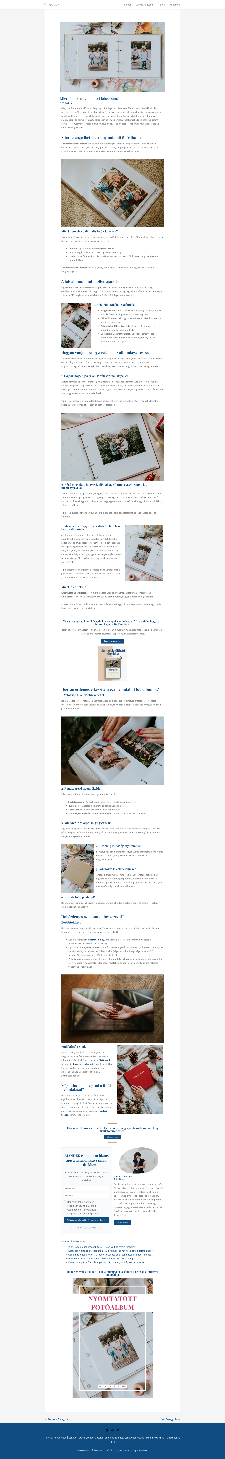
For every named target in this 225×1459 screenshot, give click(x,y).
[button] (86, 1208)
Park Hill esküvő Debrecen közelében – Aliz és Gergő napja (101, 1258)
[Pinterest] (118, 1431)
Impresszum (122, 1450)
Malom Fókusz (119, 1179)
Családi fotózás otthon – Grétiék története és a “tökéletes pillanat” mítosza (109, 1254)
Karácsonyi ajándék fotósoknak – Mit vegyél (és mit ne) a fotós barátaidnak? (110, 1250)
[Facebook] (106, 1431)
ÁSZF (109, 1450)
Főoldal (127, 4)
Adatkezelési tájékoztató (89, 1450)
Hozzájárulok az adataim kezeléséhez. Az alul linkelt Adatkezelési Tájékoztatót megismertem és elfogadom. (83, 1208)
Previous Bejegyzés (57, 1419)
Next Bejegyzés (170, 1419)
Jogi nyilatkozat (140, 1450)
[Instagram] (112, 1431)
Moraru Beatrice (123, 1176)
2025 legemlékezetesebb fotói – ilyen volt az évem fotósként (102, 1247)
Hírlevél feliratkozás (55, 1437)
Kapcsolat (175, 4)
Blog (162, 4)
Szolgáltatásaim (144, 4)
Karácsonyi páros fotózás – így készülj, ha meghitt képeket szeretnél (106, 1262)
